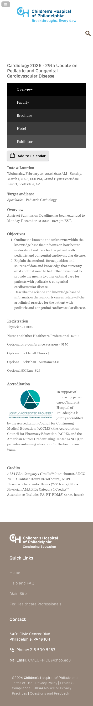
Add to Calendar (32, 155)
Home (15, 572)
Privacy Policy (46, 683)
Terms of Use (22, 683)
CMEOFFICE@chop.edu (49, 660)
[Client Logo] (46, 21)
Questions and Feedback (49, 693)
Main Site (18, 593)
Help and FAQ (22, 583)
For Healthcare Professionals (35, 604)
